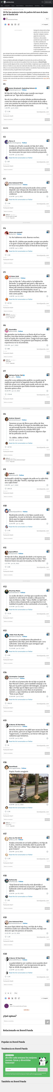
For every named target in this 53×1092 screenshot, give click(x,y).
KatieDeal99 (5, 491)
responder (12, 217)
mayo (44, 78)
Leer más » (26, 1009)
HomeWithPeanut (6, 747)
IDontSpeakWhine (6, 533)
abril (48, 78)
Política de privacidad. (38, 1074)
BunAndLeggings (6, 164)
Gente (10, 9)
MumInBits (5, 351)
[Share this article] (48, 87)
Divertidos (6, 9)
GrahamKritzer (5, 305)
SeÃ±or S (8, 214)
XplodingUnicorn (6, 114)
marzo (5, 80)
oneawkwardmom (6, 939)
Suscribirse (42, 1069)
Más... (42, 5)
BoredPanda (9, 2)
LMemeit (4, 257)
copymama (5, 569)
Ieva (7, 18)
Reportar (48, 114)
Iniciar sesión (48, 2)
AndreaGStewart (6, 449)
